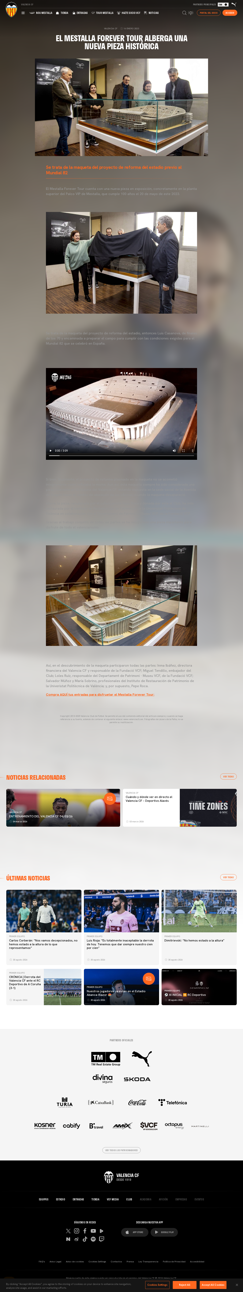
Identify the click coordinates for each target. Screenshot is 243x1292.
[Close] (237, 1285)
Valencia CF (15, 812)
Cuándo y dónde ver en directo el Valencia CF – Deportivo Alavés (149, 799)
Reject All (184, 1284)
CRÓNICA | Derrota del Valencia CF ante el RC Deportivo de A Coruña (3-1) (25, 982)
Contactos (116, 1261)
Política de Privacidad (174, 1261)
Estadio (60, 1199)
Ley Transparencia (148, 1261)
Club (129, 1199)
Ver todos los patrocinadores (121, 1150)
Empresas (181, 1199)
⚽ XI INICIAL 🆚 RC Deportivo (185, 995)
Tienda (64, 13)
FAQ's (42, 1261)
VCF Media (113, 1199)
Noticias (153, 13)
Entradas (82, 13)
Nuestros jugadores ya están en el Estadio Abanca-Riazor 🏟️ (116, 993)
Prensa (130, 1261)
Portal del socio (209, 12)
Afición (163, 1199)
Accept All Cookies (213, 1284)
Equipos (43, 1199)
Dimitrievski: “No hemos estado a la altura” (194, 940)
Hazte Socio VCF (130, 13)
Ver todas (228, 776)
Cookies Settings (97, 1261)
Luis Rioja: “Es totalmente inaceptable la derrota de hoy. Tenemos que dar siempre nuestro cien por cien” (120, 944)
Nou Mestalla (44, 13)
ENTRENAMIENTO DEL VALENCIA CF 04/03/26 (41, 816)
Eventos (199, 1199)
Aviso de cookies (75, 1261)
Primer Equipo (17, 936)
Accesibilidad (197, 1261)
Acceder (230, 12)
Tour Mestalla (104, 13)
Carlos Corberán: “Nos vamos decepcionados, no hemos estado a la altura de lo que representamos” (43, 944)
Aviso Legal (55, 1261)
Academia (145, 1199)
